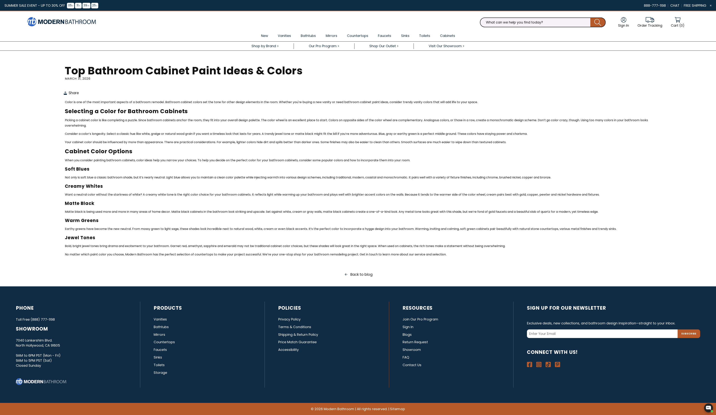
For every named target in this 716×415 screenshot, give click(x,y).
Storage (160, 372)
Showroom (412, 349)
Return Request (415, 342)
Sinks (158, 357)
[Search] (598, 22)
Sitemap (397, 409)
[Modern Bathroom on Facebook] (529, 364)
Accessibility (288, 349)
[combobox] (543, 22)
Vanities (160, 319)
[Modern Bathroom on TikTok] (548, 364)
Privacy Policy (289, 319)
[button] (677, 22)
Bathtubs (161, 327)
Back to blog (361, 274)
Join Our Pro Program (420, 319)
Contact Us (412, 365)
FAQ (406, 357)
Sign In (408, 327)
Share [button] (74, 92)
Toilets (159, 365)
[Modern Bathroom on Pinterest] (557, 364)
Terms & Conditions (294, 327)
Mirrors (159, 334)
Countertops (164, 342)
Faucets (160, 349)
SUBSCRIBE (688, 333)
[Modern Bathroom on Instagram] (538, 364)
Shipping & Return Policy (298, 334)
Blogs (407, 334)
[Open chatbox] (708, 407)
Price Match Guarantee (297, 342)
